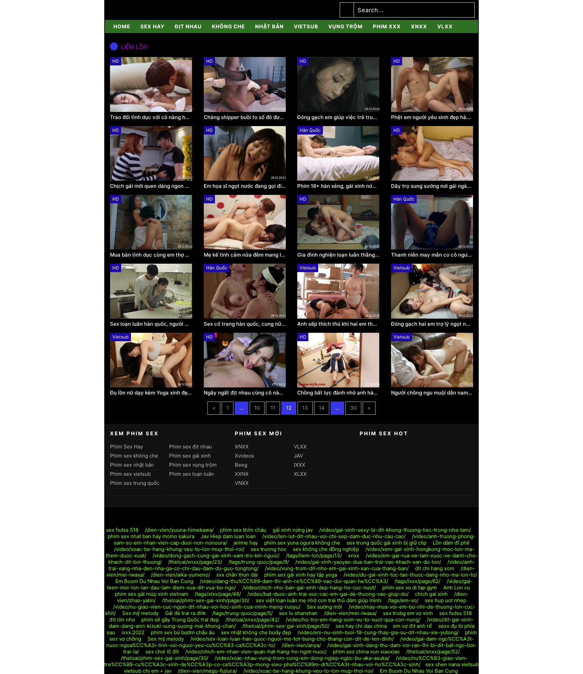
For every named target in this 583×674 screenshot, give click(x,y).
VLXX (445, 26)
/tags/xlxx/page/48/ (218, 594)
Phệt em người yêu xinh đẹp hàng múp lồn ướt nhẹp (432, 117)
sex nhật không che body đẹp (256, 632)
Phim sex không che (134, 455)
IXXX (299, 465)
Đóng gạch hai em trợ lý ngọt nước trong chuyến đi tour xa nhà (432, 324)
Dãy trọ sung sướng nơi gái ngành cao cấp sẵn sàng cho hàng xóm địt (432, 186)
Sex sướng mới (324, 607)
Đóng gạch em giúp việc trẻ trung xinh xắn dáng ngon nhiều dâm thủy (338, 117)
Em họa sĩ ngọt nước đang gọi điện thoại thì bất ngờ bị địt (245, 186)
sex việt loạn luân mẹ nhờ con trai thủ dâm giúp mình (318, 600)
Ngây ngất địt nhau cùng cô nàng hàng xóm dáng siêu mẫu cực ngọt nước (245, 393)
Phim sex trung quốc (134, 483)
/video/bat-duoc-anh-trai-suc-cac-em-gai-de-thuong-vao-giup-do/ (328, 594)
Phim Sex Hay (126, 446)
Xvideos (244, 455)
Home (121, 26)
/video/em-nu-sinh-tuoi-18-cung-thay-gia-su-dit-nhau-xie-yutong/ (378, 632)
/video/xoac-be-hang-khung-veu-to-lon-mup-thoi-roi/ (179, 549)
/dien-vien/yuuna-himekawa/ (179, 530)
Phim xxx (387, 26)
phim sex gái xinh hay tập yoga (300, 575)
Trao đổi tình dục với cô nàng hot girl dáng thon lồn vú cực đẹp (151, 117)
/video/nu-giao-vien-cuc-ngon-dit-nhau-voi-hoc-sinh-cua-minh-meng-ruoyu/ (206, 607)
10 (257, 408)
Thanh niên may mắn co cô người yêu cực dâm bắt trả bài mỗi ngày (432, 255)
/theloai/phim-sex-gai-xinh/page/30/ (205, 600)
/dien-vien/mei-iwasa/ (350, 613)
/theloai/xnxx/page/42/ (252, 619)
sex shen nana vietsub (452, 664)
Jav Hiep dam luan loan (228, 536)
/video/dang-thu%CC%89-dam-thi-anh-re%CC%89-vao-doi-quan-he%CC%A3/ (294, 581)
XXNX (242, 474)
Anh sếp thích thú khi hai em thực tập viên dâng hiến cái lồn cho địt (338, 324)
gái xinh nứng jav (293, 530)
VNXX (242, 483)
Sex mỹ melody (140, 613)
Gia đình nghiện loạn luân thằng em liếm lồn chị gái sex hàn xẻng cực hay (338, 255)
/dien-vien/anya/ (301, 645)
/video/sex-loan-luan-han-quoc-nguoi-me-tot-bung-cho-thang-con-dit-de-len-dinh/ (292, 639)
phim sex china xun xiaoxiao (366, 651)
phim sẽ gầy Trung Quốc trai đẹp (180, 619)
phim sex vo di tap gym (409, 587)
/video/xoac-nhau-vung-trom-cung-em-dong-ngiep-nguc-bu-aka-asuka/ (302, 658)
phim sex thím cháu (243, 530)
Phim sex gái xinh (190, 455)
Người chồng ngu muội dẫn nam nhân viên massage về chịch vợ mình (432, 393)
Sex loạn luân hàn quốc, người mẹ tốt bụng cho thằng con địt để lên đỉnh (151, 324)
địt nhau (188, 26)
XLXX (300, 474)
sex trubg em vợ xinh (408, 613)
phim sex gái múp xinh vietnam (151, 594)
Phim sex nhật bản (132, 465)
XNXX (419, 26)
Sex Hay (152, 26)
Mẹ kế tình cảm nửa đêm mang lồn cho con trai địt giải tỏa (245, 255)
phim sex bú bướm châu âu (183, 632)
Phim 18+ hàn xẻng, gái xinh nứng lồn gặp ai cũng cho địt (338, 186)
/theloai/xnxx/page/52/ (433, 651)
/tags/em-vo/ (403, 600)
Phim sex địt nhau (190, 446)
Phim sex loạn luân (191, 474)
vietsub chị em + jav (147, 671)
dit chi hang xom (434, 568)
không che (228, 26)
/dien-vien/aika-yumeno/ (180, 575)
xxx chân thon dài (237, 575)
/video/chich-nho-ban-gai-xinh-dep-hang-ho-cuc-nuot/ (309, 587)
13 (305, 408)
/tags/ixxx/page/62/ (417, 581)
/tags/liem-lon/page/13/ (314, 555)
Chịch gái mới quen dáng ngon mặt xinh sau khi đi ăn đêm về (151, 186)
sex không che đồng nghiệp (326, 549)
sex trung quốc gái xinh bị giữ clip (386, 542)
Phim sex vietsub (130, 474)
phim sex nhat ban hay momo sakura (151, 536)
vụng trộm (345, 26)
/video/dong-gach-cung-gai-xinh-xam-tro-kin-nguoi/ (215, 555)
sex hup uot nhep (445, 600)
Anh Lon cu (456, 587)
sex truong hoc (268, 549)
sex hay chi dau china (361, 626)
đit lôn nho (122, 619)
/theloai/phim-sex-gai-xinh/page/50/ (285, 626)
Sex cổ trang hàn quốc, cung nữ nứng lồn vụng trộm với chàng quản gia (245, 324)
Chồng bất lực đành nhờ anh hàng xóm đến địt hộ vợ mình (338, 393)
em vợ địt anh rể (412, 626)
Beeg (241, 465)
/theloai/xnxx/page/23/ (195, 562)
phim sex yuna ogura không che (302, 542)
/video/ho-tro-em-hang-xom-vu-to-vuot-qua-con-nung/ (353, 619)
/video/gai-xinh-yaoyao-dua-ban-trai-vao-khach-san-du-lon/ (368, 562)
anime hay (245, 542)
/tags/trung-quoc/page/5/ (242, 613)
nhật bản (269, 26)
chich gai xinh (431, 594)
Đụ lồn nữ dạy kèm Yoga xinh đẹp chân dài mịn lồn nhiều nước (151, 393)
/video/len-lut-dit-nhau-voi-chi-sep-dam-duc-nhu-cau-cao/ (334, 536)
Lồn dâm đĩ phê (451, 542)
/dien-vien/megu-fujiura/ (207, 671)
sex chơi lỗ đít (162, 651)
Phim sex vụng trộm (193, 465)
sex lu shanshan (298, 613)
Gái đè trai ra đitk (185, 613)
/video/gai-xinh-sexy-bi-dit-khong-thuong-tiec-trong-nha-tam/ (395, 530)
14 (322, 408)
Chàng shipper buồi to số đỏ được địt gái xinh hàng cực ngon (245, 117)
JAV (298, 455)
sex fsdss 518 (122, 530)
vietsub (306, 26)
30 (353, 408)
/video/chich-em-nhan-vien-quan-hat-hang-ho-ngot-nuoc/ (256, 651)
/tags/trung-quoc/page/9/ (258, 562)
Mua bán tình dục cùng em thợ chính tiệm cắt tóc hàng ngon (151, 255)
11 (273, 408)
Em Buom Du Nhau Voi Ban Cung (154, 581)
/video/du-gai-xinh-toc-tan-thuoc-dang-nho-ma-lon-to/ (410, 575)
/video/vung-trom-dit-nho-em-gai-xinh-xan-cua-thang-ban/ (337, 568)
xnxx (353, 555)
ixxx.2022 (132, 632)
